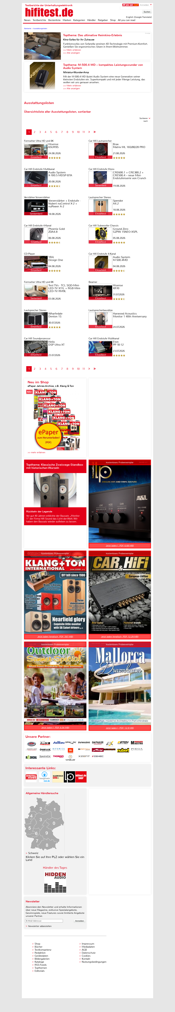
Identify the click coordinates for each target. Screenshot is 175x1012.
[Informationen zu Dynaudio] (84, 744)
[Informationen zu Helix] (45, 751)
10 (78, 132)
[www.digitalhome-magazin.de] (31, 784)
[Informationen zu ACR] (31, 744)
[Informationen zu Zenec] (98, 758)
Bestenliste (54, 20)
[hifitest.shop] (81, 784)
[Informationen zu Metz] (98, 751)
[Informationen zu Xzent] (84, 758)
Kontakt (86, 958)
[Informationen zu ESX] (109, 744)
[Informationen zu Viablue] (70, 758)
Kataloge (39, 961)
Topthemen (41, 968)
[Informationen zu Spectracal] (45, 758)
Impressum (88, 943)
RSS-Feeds (41, 965)
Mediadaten (88, 946)
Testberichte (39, 20)
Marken (67, 20)
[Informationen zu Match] (84, 751)
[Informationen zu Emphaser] (98, 744)
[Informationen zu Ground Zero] (31, 751)
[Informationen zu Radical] (31, 758)
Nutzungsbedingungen (94, 961)
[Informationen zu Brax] (70, 744)
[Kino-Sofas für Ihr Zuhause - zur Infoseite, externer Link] (43, 46)
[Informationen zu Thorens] (59, 758)
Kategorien (79, 20)
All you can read (126, 20)
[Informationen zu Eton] (123, 744)
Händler (91, 20)
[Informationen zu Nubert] (123, 751)
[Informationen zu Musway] (109, 751)
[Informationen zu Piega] (137, 751)
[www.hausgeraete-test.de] (44, 784)
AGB (84, 949)
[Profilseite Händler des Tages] (55, 891)
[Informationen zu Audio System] (45, 744)
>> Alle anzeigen (71, 52)
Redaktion (40, 952)
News (27, 20)
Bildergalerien (42, 958)
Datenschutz (88, 952)
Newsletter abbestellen (40, 926)
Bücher (38, 946)
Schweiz (33, 853)
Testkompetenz (43, 949)
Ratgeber (103, 20)
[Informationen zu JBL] (70, 751)
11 (83, 132)
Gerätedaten (41, 955)
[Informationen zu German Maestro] (137, 744)
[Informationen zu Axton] (59, 744)
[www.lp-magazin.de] (69, 784)
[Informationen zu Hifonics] (59, 751)
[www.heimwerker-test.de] (58, 784)
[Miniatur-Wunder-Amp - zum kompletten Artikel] (43, 77)
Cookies (86, 955)
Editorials (40, 971)
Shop (113, 20)
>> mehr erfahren (36, 452)
